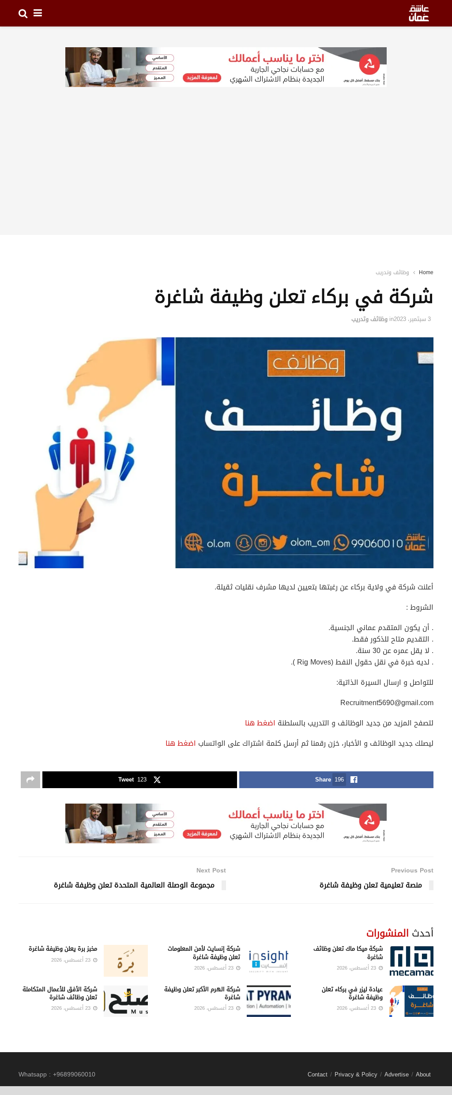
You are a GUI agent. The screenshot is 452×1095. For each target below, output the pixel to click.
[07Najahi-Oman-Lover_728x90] (226, 68)
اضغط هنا (260, 723)
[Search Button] (23, 13)
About (423, 1074)
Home (426, 272)
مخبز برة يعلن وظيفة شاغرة (63, 948)
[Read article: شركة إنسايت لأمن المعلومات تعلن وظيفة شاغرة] (269, 961)
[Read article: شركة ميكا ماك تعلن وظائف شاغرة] (411, 961)
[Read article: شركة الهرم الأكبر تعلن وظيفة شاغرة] (269, 1001)
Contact (318, 1074)
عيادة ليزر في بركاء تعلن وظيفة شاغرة (352, 993)
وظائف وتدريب (392, 272)
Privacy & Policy (356, 1074)
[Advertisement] (226, 173)
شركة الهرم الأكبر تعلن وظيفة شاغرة (202, 993)
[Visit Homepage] (419, 13)
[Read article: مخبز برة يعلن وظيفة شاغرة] (126, 961)
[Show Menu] (38, 13)
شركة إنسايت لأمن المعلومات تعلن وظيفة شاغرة (204, 952)
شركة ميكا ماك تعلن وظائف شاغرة (348, 952)
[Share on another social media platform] (30, 779)
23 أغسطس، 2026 (357, 968)
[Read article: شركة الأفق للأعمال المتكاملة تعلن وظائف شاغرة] (126, 1001)
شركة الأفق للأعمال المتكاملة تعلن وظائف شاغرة (60, 993)
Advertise (396, 1074)
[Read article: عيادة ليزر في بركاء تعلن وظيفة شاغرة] (411, 1001)
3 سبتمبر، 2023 (412, 319)
